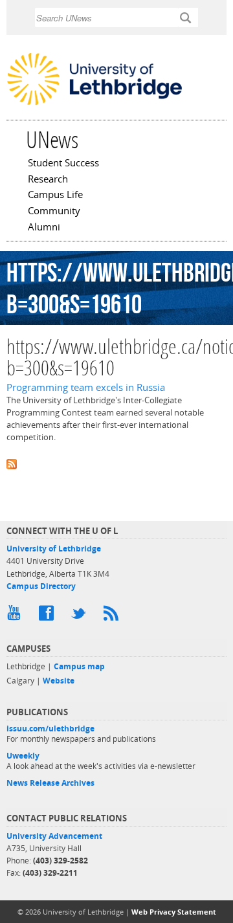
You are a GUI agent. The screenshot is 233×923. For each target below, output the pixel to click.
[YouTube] (16, 616)
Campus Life (55, 195)
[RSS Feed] (113, 616)
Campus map (79, 666)
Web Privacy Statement (173, 912)
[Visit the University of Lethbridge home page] (94, 103)
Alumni (44, 228)
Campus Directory (41, 586)
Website (58, 680)
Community (54, 211)
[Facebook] (48, 616)
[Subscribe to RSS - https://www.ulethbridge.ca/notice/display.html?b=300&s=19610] (116, 463)
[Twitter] (81, 616)
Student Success (63, 164)
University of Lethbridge (53, 548)
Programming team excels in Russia (85, 387)
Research (48, 180)
